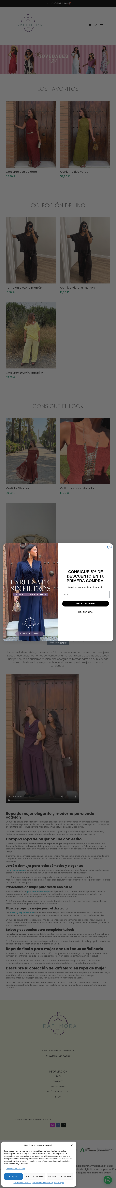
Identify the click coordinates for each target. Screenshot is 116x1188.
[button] (71, 1145)
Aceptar (13, 1176)
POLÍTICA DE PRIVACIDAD (43, 1183)
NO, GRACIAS (85, 612)
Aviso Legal (59, 1183)
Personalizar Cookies (59, 1176)
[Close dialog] (110, 547)
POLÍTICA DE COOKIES (22, 1183)
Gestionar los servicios (15, 1169)
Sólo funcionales (35, 1176)
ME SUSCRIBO (85, 603)
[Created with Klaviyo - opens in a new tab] (58, 643)
